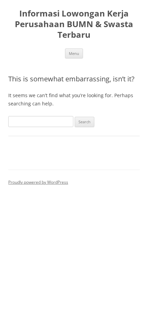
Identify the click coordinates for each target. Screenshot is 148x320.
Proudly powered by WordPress (38, 182)
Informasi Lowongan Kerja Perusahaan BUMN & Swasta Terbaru (74, 24)
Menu (74, 53)
